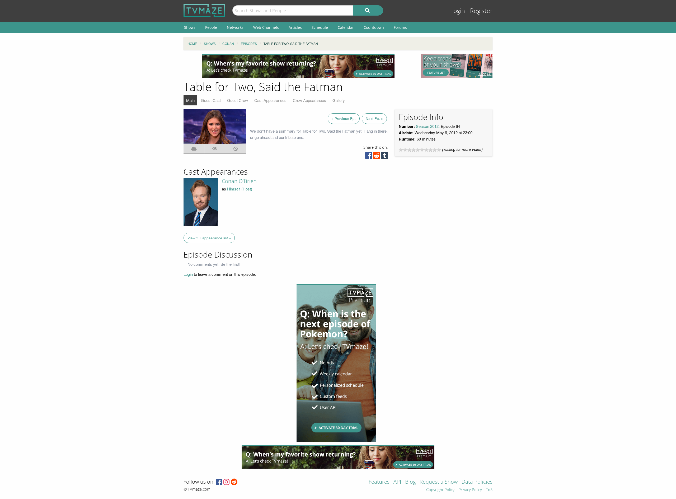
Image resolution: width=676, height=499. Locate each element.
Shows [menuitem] (189, 27)
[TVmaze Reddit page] (234, 482)
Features (379, 482)
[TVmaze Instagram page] (226, 482)
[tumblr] (384, 157)
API (397, 482)
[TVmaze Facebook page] (219, 482)
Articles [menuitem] (295, 27)
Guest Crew (237, 100)
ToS (489, 490)
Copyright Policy (440, 490)
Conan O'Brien (239, 181)
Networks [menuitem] (235, 27)
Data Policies (477, 482)
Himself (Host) (239, 189)
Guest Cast (211, 100)
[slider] (420, 150)
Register (481, 11)
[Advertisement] (298, 66)
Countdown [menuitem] (374, 27)
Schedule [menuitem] (320, 27)
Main (190, 100)
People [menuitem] (211, 27)
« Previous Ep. (343, 118)
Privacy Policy (470, 490)
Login (457, 11)
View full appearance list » (209, 237)
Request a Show (439, 482)
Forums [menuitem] (400, 27)
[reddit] (376, 157)
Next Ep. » (374, 118)
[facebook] (368, 157)
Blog (410, 482)
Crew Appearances (309, 100)
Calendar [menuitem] (346, 27)
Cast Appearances (270, 100)
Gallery (338, 100)
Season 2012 (427, 126)
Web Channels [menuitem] (266, 27)
